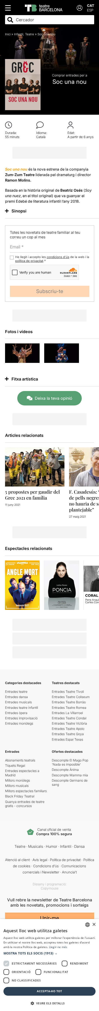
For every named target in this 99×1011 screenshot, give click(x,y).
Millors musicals (17, 786)
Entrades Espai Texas (67, 739)
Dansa (79, 846)
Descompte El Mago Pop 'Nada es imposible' (70, 762)
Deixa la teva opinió (53, 398)
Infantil (18, 34)
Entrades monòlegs (19, 723)
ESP (90, 10)
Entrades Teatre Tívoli (68, 691)
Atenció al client (17, 860)
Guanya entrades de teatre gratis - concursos (24, 804)
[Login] (79, 8)
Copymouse (49, 888)
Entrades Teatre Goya (68, 734)
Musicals (35, 846)
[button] (49, 953)
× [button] (94, 924)
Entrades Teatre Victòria (69, 723)
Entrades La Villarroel (67, 713)
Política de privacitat (65, 860)
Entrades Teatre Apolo (68, 729)
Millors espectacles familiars (26, 791)
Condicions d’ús (46, 866)
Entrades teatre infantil (21, 707)
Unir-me (49, 918)
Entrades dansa (16, 697)
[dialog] (49, 965)
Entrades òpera (16, 713)
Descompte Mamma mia (70, 775)
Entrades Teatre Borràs (69, 702)
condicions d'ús (58, 257)
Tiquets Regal (15, 765)
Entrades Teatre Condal (69, 718)
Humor (51, 846)
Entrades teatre (16, 691)
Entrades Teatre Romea (69, 707)
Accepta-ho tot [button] (49, 991)
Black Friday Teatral (19, 796)
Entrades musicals (18, 702)
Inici (8, 34)
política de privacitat (29, 261)
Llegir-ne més (58, 947)
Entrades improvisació (21, 718)
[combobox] (53, 20)
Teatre (29, 34)
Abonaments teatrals (20, 760)
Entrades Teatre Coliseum (71, 697)
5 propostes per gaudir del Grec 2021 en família (32, 495)
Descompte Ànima (65, 770)
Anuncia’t (69, 872)
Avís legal (39, 860)
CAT (90, 5)
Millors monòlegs (17, 780)
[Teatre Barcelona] (43, 8)
